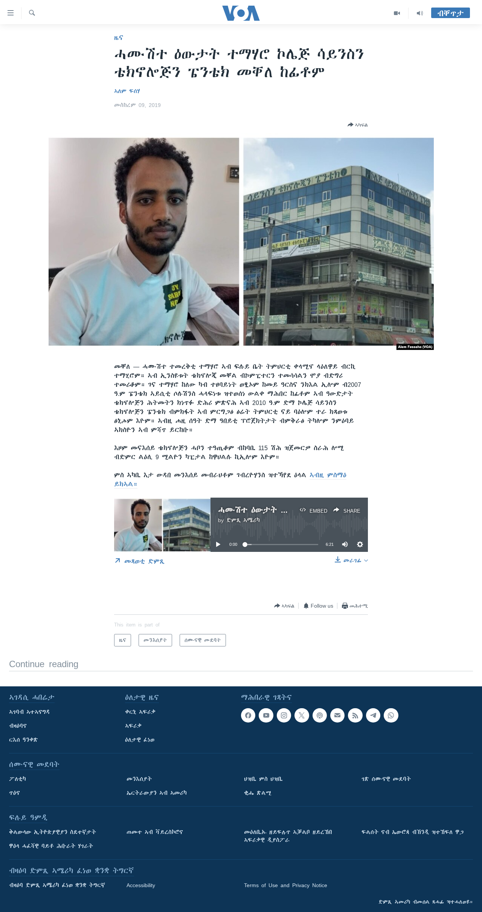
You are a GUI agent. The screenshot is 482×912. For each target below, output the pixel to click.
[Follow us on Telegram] (373, 715)
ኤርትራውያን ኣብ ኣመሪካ (157, 793)
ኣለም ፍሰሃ (127, 91)
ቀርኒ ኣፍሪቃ (140, 712)
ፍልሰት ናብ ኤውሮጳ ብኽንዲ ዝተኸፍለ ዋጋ (413, 832)
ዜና (119, 37)
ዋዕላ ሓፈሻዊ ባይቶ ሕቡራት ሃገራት (51, 846)
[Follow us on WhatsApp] (391, 715)
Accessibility (141, 885)
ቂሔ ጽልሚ (258, 793)
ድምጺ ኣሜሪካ (243, 520)
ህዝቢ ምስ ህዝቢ (263, 779)
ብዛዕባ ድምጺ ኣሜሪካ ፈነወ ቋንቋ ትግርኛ (57, 885)
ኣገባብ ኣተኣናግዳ (29, 712)
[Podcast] (320, 715)
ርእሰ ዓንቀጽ (23, 739)
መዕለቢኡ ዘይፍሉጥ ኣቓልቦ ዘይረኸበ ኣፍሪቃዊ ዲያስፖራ (288, 836)
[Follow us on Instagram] (284, 715)
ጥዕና (14, 793)
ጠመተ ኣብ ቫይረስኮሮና (155, 832)
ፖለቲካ (17, 779)
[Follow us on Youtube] (266, 715)
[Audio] (420, 13)
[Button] (358, 124)
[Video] (397, 13)
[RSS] (355, 715)
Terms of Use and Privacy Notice (285, 885)
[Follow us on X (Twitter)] (301, 715)
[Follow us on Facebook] (248, 715)
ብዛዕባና (18, 726)
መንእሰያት (139, 779)
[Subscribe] (337, 715)
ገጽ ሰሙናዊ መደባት (386, 779)
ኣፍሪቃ (133, 726)
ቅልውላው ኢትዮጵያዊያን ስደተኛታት (52, 832)
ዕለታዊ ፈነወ (139, 739)
